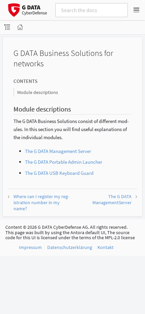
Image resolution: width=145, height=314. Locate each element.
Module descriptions (37, 92)
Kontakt (105, 247)
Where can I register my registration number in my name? (41, 202)
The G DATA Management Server (58, 151)
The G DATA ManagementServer (112, 199)
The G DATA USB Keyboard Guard (59, 173)
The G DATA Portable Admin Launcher (63, 162)
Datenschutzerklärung (69, 247)
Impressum (30, 247)
